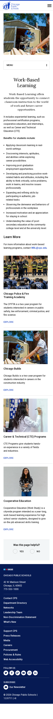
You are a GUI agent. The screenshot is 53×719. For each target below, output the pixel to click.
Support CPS (10, 631)
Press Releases (12, 635)
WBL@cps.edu (39, 247)
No (38, 551)
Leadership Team (13, 612)
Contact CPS (10, 598)
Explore (9, 322)
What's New (10, 621)
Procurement (11, 649)
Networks (9, 607)
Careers (8, 645)
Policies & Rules (12, 654)
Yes (22, 551)
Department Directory (15, 603)
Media (7, 640)
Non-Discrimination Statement (20, 617)
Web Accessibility (13, 659)
